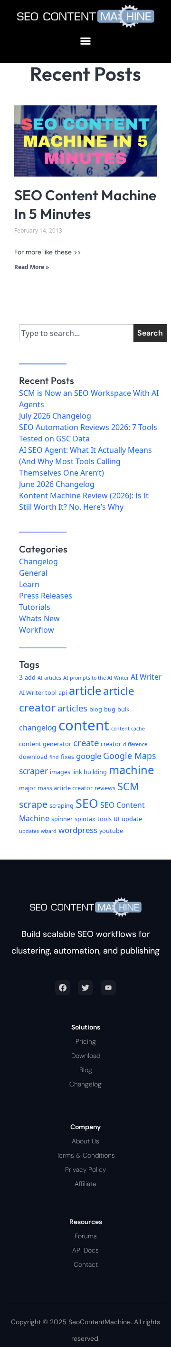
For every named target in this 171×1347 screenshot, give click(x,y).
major (27, 788)
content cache (128, 728)
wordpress (77, 829)
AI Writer (146, 677)
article (85, 690)
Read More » (31, 267)
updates (29, 831)
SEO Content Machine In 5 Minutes (85, 204)
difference (135, 744)
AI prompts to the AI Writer (96, 677)
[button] (85, 40)
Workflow (36, 630)
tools (104, 818)
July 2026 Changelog (55, 416)
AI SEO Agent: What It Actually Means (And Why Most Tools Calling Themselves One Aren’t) (85, 461)
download (33, 756)
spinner (62, 818)
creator (111, 743)
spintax (85, 818)
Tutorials (34, 607)
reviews (105, 788)
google (88, 755)
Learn (29, 584)
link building (89, 771)
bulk (123, 709)
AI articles (49, 677)
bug (109, 709)
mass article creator (65, 788)
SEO (87, 803)
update (132, 818)
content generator (45, 743)
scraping (61, 805)
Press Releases (45, 595)
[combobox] (76, 333)
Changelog (38, 561)
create (86, 742)
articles (72, 708)
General (33, 573)
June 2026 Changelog (57, 484)
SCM (128, 786)
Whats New (39, 618)
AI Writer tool (38, 692)
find (54, 757)
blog (95, 709)
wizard (49, 831)
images (60, 771)
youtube (111, 830)
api (62, 692)
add (30, 677)
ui (117, 818)
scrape (33, 804)
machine (131, 769)
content (83, 725)
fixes (67, 756)
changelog (38, 727)
